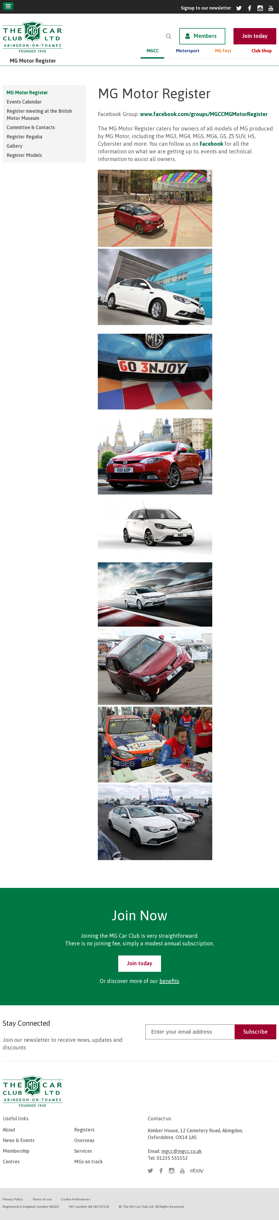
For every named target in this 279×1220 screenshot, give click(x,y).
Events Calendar (24, 102)
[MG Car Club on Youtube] (271, 8)
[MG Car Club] (33, 54)
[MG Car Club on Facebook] (249, 8)
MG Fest (223, 50)
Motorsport (187, 50)
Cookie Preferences (75, 1199)
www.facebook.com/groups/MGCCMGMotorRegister (204, 114)
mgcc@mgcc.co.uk (182, 1151)
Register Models (24, 155)
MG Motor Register (27, 92)
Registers (84, 1129)
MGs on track (88, 1161)
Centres (11, 1161)
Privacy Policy (13, 1199)
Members (205, 36)
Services (83, 1151)
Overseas (84, 1140)
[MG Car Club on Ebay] (197, 1170)
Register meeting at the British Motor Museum (39, 114)
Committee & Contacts (31, 127)
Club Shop (261, 50)
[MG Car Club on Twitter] (239, 8)
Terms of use (42, 1199)
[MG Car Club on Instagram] (260, 8)
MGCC (153, 50)
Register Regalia (24, 136)
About (9, 1129)
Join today (139, 963)
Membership (16, 1151)
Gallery (14, 146)
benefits (169, 981)
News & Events (19, 1140)
